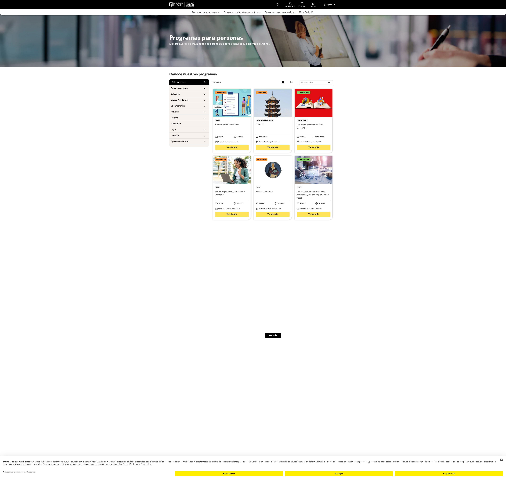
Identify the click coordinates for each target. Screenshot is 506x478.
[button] (189, 88)
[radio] (283, 82)
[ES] (329, 4)
